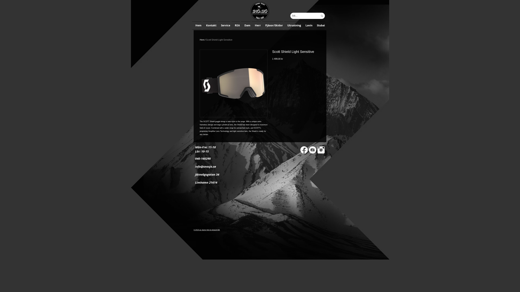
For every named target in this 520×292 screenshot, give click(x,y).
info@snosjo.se (205, 166)
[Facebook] (304, 150)
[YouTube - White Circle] (312, 150)
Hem (202, 40)
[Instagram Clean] (321, 150)
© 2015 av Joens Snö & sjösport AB (207, 230)
